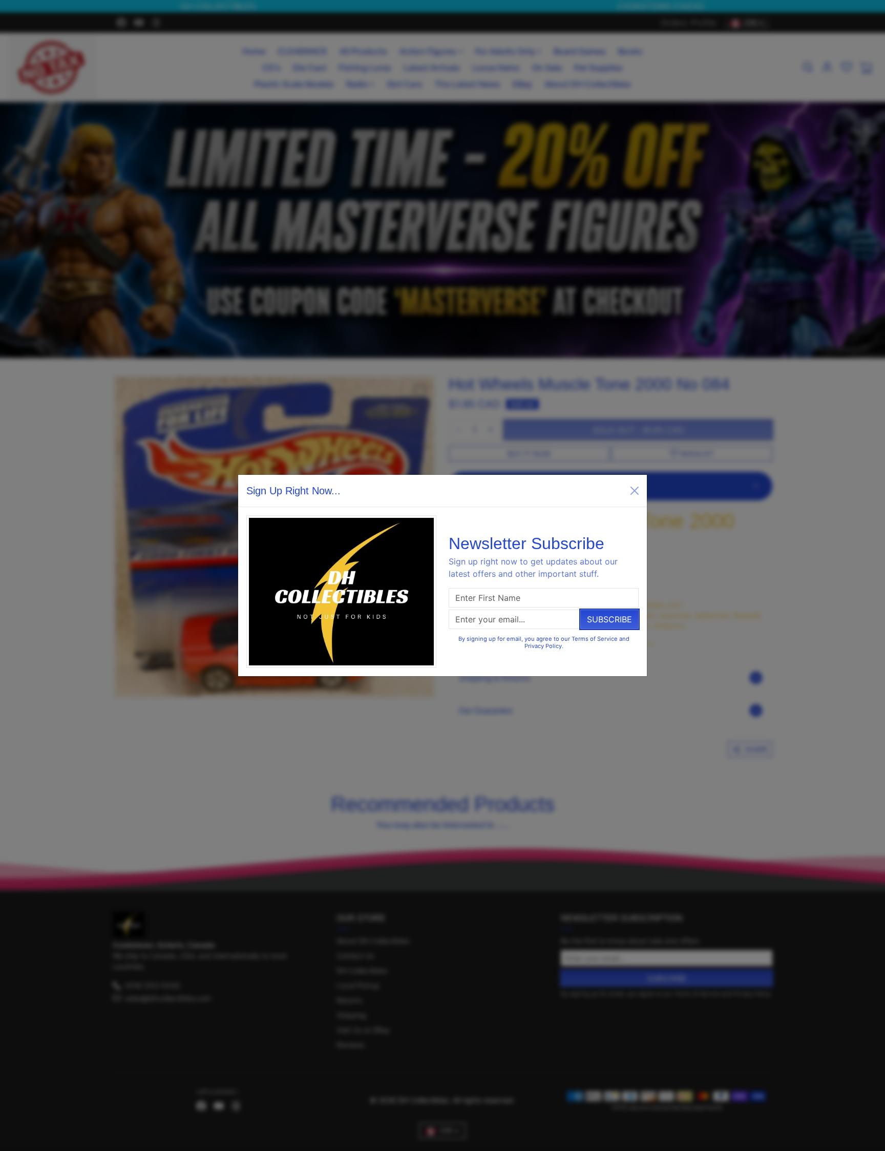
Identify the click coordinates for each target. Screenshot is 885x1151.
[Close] (634, 491)
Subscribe (609, 619)
